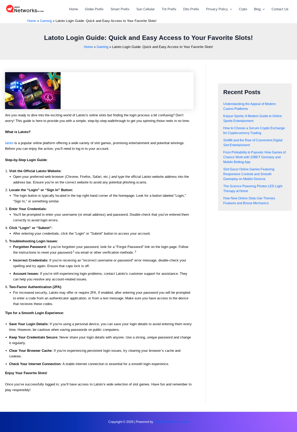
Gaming (46, 21)
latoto (9, 143)
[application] (230, 9)
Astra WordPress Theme (171, 422)
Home (31, 21)
